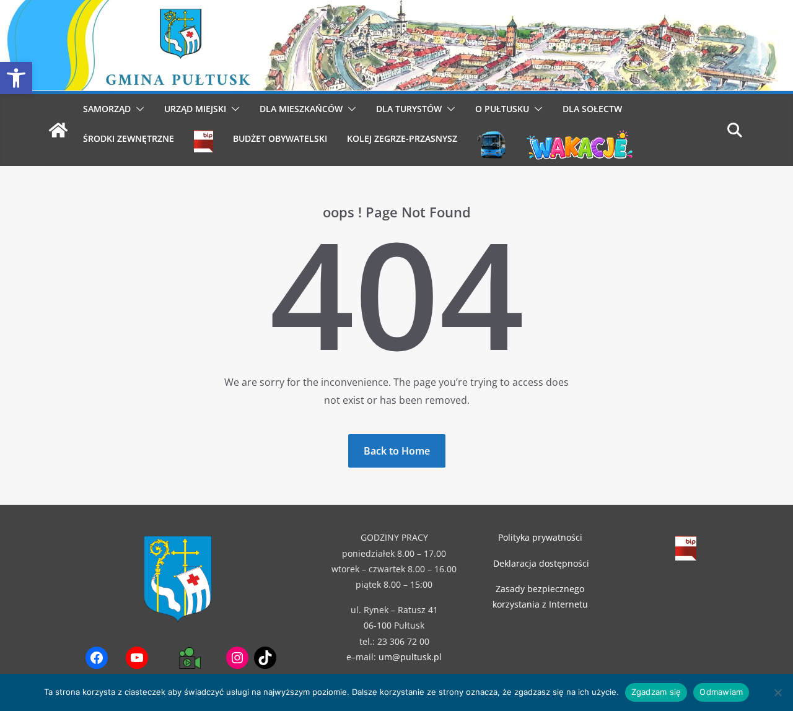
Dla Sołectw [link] (592, 109)
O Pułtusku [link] (502, 109)
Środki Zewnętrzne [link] (128, 138)
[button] (137, 109)
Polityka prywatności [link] (540, 537)
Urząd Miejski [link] (195, 109)
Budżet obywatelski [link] (280, 138)
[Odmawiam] (777, 692)
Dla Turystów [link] (409, 109)
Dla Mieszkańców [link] (301, 109)
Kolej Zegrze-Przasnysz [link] (402, 138)
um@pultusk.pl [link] (410, 657)
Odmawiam (721, 692)
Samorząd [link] (107, 109)
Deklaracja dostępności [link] (541, 563)
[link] (16, 78)
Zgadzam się (656, 692)
